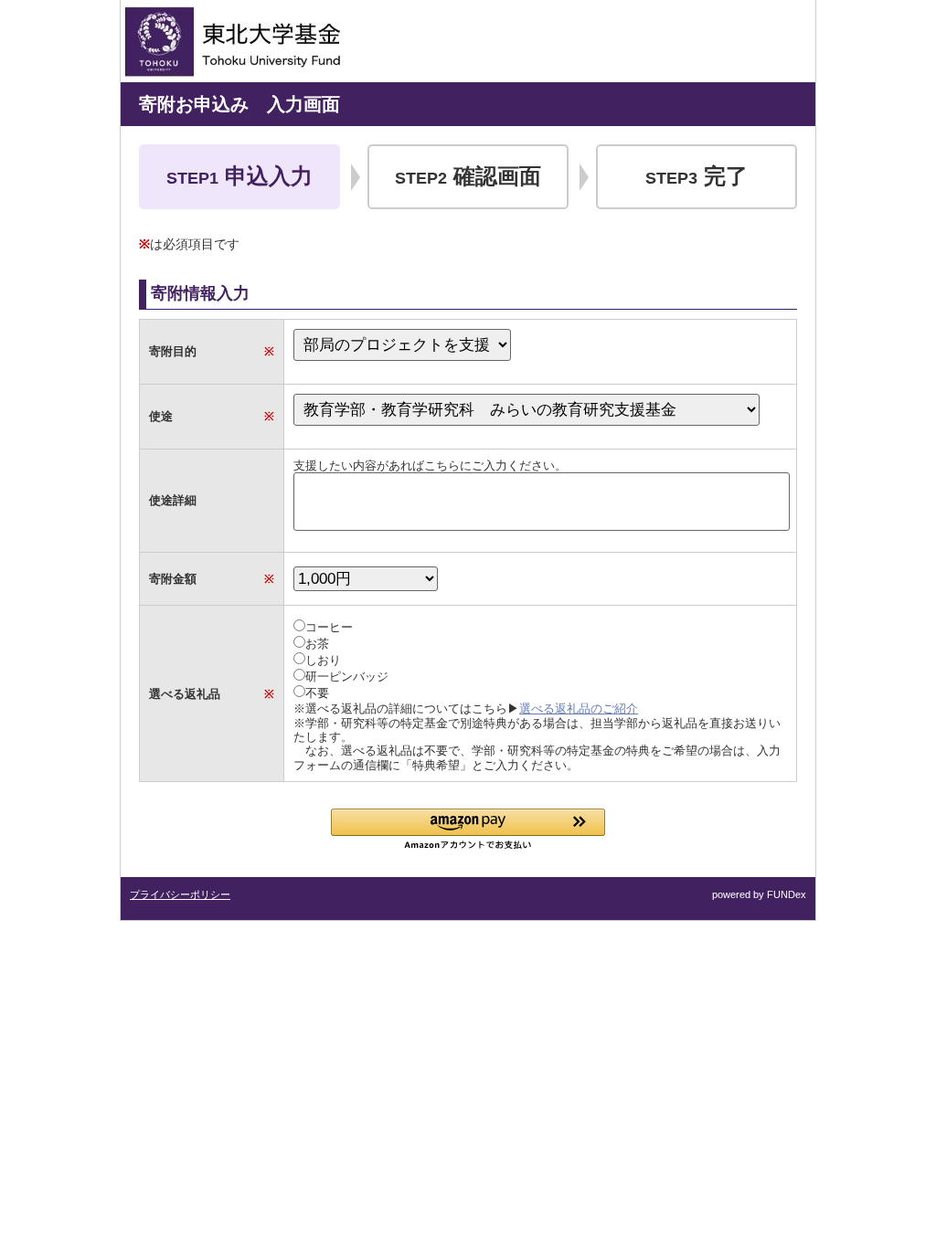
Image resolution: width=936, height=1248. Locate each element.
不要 (317, 693)
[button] (468, 829)
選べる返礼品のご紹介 (578, 708)
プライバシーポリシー (180, 894)
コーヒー (329, 627)
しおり (323, 660)
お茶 (317, 643)
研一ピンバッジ (346, 676)
